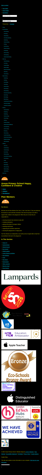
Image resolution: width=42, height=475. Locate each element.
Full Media (20, 454)
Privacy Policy (27, 454)
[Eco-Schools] (18, 381)
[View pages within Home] (4, 27)
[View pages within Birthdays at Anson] (9, 139)
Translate (12, 24)
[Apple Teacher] (14, 349)
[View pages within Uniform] (6, 120)
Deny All (8, 464)
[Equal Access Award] (8, 390)
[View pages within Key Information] (7, 29)
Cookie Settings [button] (35, 454)
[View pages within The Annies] (7, 84)
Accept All (3, 464)
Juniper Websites (29, 451)
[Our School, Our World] (16, 318)
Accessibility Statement (11, 454)
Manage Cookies (5, 464)
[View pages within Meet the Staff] (8, 67)
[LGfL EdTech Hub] (21, 419)
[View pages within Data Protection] (8, 141)
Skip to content (4, 5)
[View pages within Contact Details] (8, 65)
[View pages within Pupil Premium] (8, 46)
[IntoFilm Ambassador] (21, 338)
